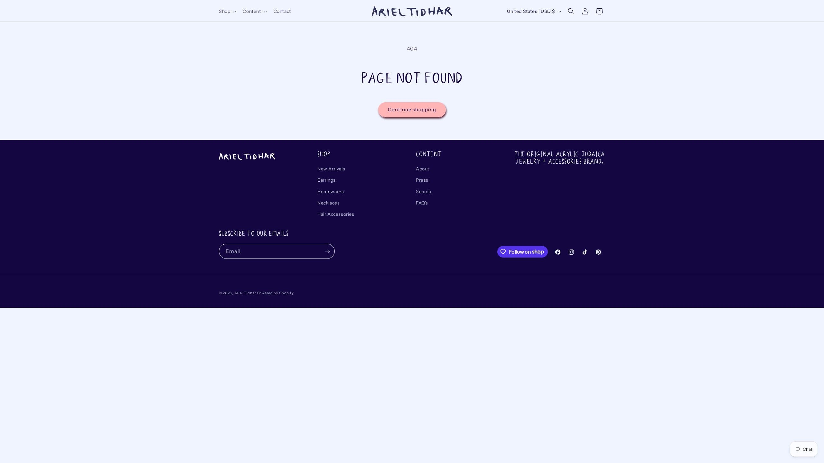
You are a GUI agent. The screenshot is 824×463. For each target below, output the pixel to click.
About (422, 169)
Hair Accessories (335, 214)
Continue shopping (412, 109)
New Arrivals (331, 169)
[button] (227, 11)
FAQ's (422, 203)
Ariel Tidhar (245, 293)
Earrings (326, 180)
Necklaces (328, 203)
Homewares (330, 192)
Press (422, 180)
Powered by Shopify (275, 293)
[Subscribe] (327, 251)
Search (423, 192)
